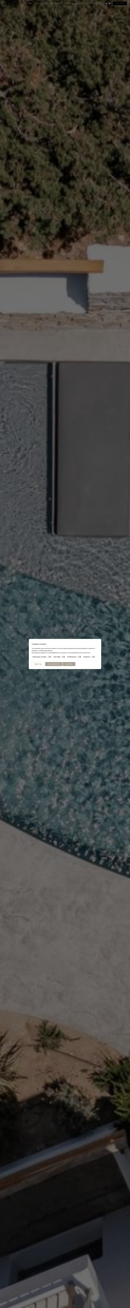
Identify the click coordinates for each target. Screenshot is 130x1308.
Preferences (71, 657)
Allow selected (53, 664)
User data (56, 657)
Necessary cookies (39, 657)
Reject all (38, 664)
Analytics (86, 657)
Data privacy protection (82, 653)
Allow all (69, 664)
